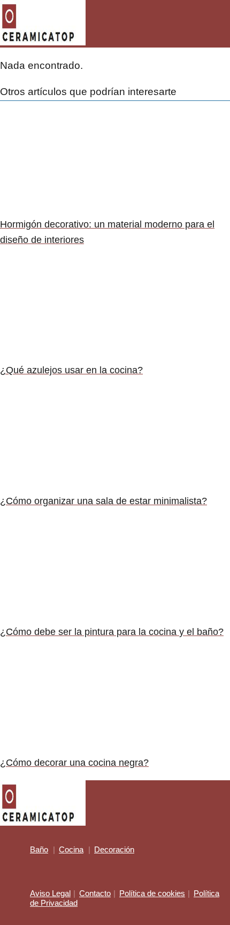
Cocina (71, 849)
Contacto (95, 893)
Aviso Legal (50, 893)
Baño (39, 849)
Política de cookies (152, 893)
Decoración (114, 849)
